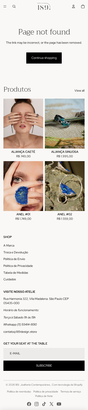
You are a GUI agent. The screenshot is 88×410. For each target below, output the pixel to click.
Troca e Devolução (15, 252)
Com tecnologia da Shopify (67, 384)
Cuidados (9, 279)
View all (80, 90)
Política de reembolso (19, 391)
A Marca (8, 245)
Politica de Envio (14, 259)
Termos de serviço (70, 391)
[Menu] (5, 6)
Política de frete (44, 396)
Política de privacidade (45, 391)
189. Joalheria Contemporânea (33, 384)
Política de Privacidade (18, 266)
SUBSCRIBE (44, 365)
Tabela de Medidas (15, 273)
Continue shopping (44, 58)
